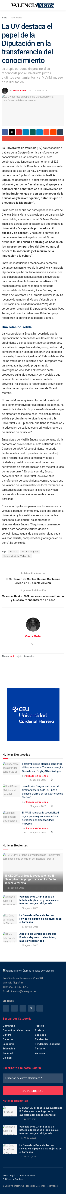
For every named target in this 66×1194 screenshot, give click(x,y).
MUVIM (14, 551)
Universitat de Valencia (17, 556)
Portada (40, 1030)
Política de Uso (28, 1175)
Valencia (40, 1053)
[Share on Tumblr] (60, 132)
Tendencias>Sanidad (47, 1044)
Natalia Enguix (30, 551)
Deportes (8, 1039)
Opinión (7, 1057)
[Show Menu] (4, 5)
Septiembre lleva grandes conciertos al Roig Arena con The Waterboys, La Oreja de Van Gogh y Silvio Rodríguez (42, 767)
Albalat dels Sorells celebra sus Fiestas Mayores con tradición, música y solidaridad (37, 937)
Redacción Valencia (37, 776)
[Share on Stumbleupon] (46, 132)
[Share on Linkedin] (26, 132)
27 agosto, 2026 (37, 780)
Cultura (7, 1034)
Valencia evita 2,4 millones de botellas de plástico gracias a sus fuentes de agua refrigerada (39, 900)
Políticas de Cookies (13, 1179)
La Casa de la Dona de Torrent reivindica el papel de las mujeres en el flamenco (40, 918)
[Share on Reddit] (53, 132)
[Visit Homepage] (33, 5)
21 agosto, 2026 (37, 832)
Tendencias (16, 17)
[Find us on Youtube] (39, 1008)
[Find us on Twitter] (31, 1008)
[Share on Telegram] (39, 132)
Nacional (8, 1053)
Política (39, 1025)
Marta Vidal (19, 90)
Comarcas (9, 1025)
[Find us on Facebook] (6, 1008)
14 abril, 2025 (40, 90)
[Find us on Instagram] (14, 1008)
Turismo (40, 1048)
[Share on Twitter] (12, 132)
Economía (8, 1044)
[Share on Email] (33, 138)
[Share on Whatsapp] (33, 132)
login (12, 656)
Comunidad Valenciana (16, 1030)
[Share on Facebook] (5, 132)
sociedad (40, 1034)
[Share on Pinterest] (19, 132)
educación (9, 1048)
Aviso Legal (9, 1175)
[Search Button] (61, 5)
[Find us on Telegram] (23, 1008)
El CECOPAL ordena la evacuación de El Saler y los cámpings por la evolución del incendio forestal (30, 879)
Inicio (4, 17)
